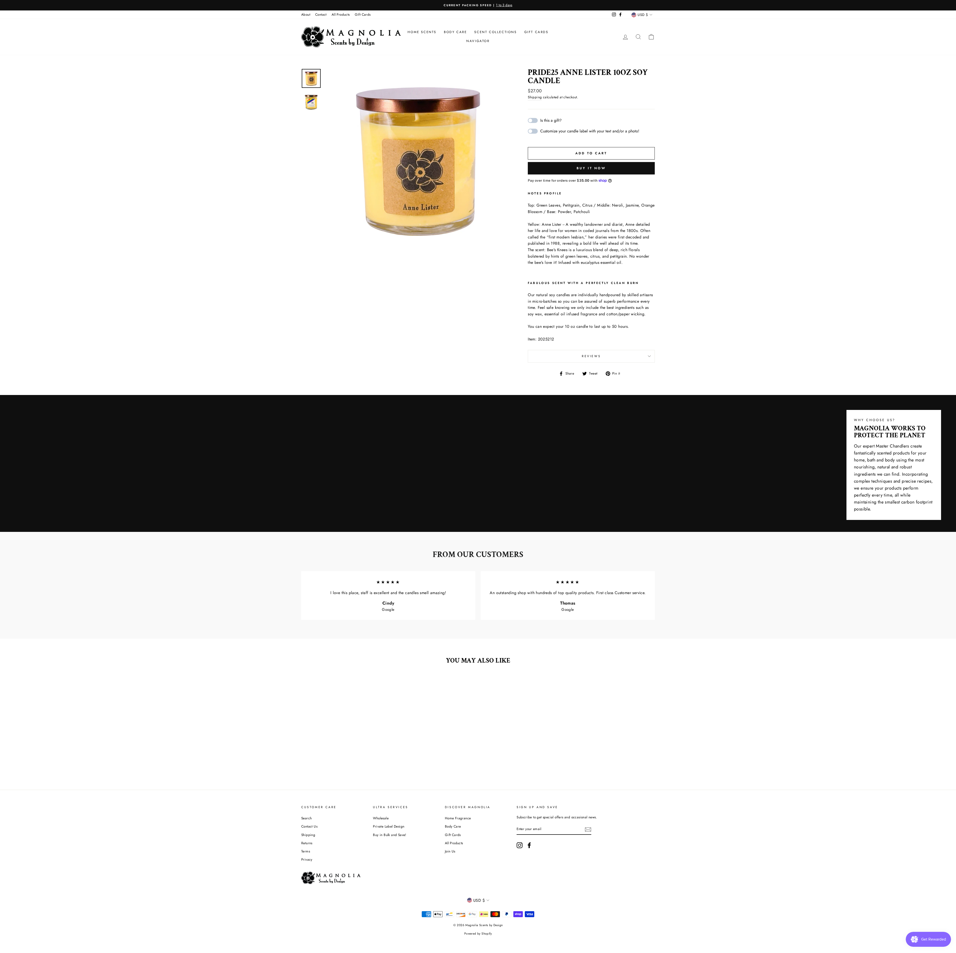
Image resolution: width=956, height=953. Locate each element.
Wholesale (381, 818)
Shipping (535, 97)
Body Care (455, 32)
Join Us (450, 851)
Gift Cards (363, 14)
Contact (321, 14)
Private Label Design (388, 826)
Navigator (477, 41)
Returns (306, 843)
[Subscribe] (588, 829)
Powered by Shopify (478, 933)
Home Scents (422, 32)
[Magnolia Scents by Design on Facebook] (529, 845)
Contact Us (309, 826)
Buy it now (591, 168)
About (305, 14)
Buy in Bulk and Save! (389, 834)
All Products (341, 14)
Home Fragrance (458, 818)
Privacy (306, 859)
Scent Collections (495, 32)
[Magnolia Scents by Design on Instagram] (520, 845)
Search (306, 818)
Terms (305, 851)
